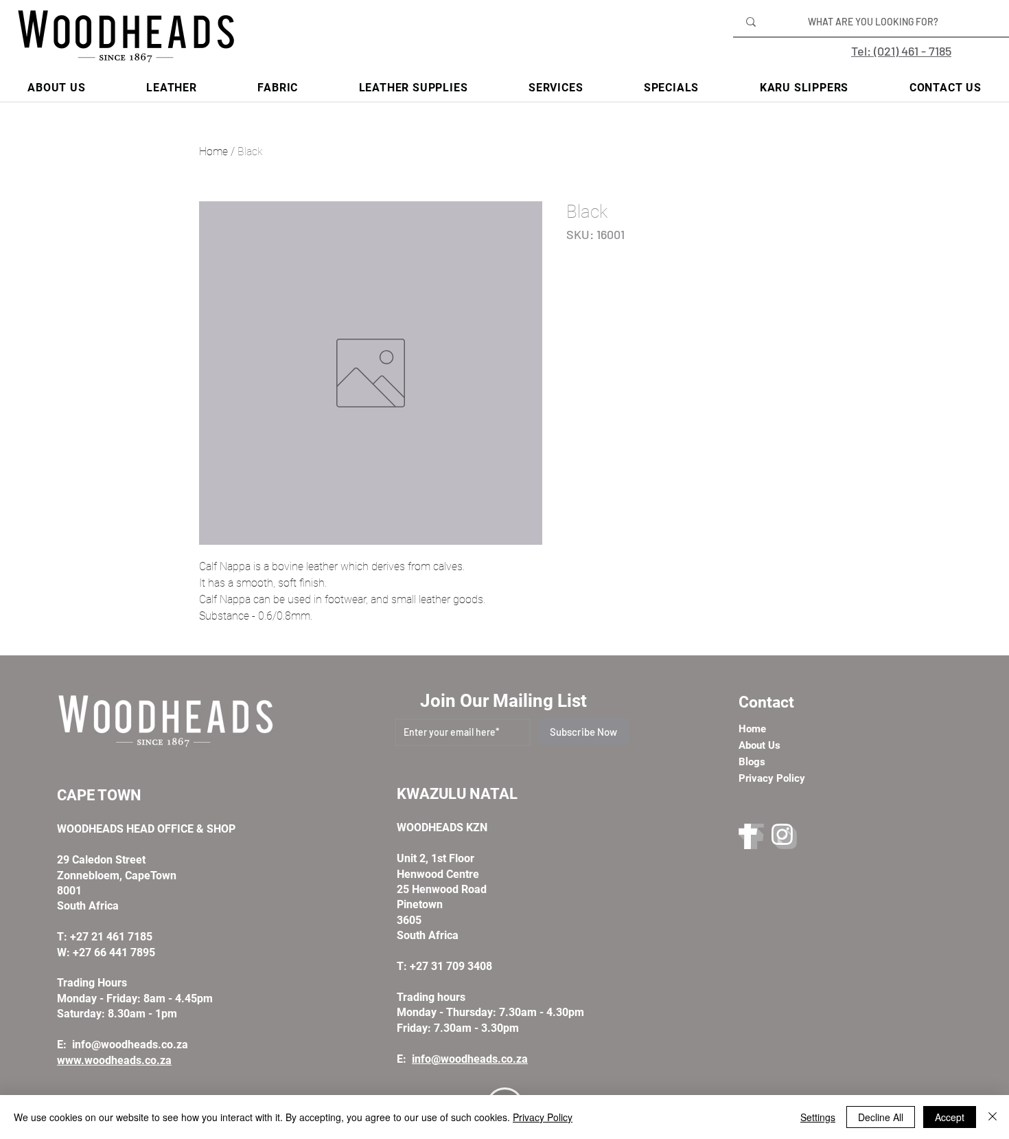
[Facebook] (751, 836)
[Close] (992, 1117)
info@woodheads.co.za (130, 1044)
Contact (766, 702)
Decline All (880, 1117)
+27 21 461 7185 (111, 936)
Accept (949, 1117)
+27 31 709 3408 (451, 966)
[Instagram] (784, 836)
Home (213, 151)
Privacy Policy (542, 1117)
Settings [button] (817, 1117)
